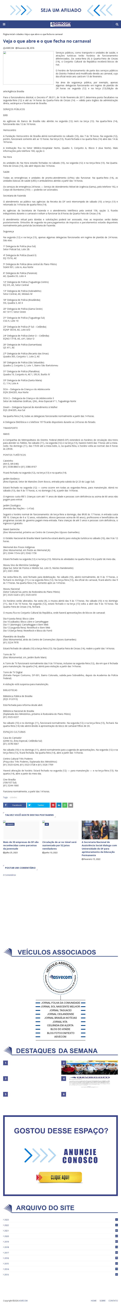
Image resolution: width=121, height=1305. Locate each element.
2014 (61, 1269)
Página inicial (9, 34)
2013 (61, 1274)
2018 (61, 1247)
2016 (61, 1258)
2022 (60, 1225)
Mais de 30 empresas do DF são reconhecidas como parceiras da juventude (21, 845)
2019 (61, 1241)
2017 (61, 1252)
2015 (61, 1263)
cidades (19, 34)
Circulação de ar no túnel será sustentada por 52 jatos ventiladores (59, 845)
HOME (93, 1300)
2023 (60, 1219)
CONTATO (113, 1300)
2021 (61, 1230)
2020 (61, 1236)
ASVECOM (9, 48)
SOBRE (102, 1300)
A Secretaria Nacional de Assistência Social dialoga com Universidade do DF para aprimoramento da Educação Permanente (99, 849)
